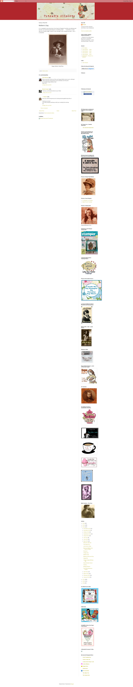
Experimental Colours (88, 562)
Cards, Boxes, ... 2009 (86, 49)
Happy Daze (85, 666)
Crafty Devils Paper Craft (88, 661)
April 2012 (86, 571)
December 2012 (87, 528)
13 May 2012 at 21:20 (46, 92)
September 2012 (87, 534)
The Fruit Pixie (86, 670)
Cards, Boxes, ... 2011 (86, 52)
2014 (84, 523)
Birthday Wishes (86, 566)
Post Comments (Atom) (49, 113)
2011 (84, 579)
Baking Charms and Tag (88, 556)
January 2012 (87, 577)
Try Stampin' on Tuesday (87, 200)
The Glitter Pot (86, 673)
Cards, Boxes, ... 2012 (86, 54)
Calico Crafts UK (86, 659)
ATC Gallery (84, 48)
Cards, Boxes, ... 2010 (86, 51)
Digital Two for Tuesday (87, 202)
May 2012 (86, 541)
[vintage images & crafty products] (87, 481)
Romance (85, 551)
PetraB (84, 24)
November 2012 (87, 530)
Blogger (72, 684)
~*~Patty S (44, 96)
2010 (84, 581)
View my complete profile (86, 31)
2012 (84, 526)
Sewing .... (85, 564)
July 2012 (86, 537)
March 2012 (86, 573)
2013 (84, 525)
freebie (43, 70)
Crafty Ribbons (86, 664)
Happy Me (85, 558)
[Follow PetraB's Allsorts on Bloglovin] (87, 69)
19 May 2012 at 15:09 (46, 105)
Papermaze (85, 668)
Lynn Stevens (45, 77)
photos (46, 70)
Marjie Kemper (45, 89)
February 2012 (87, 575)
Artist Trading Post (87, 657)
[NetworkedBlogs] (88, 91)
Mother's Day (86, 554)
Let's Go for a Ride (87, 546)
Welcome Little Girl (87, 542)
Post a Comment (44, 108)
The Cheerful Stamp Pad (88, 127)
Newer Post (41, 110)
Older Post (74, 110)
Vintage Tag (85, 552)
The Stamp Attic (86, 675)
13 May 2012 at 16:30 (46, 84)
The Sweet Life (86, 544)
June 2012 (86, 539)
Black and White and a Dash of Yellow (88, 549)
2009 (84, 583)
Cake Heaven (85, 62)
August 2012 (86, 535)
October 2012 (87, 532)
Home (58, 110)
